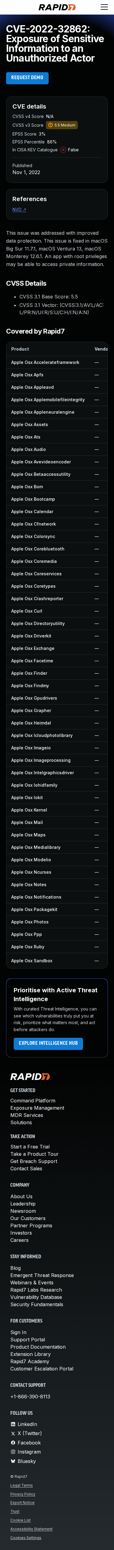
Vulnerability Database (36, 1297)
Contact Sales (26, 1168)
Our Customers (28, 1218)
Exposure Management (37, 1108)
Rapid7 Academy (29, 1361)
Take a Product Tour (34, 1154)
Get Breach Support (33, 1161)
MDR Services (26, 1115)
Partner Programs (31, 1225)
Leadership (23, 1204)
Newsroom (23, 1211)
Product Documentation (38, 1347)
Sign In (18, 1332)
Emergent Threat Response (42, 1275)
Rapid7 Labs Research (36, 1290)
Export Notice (22, 1502)
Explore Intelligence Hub (48, 1043)
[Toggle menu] (104, 7)
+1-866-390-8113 (30, 1397)
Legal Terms (21, 1485)
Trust (14, 1511)
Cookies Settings (25, 1537)
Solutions (21, 1122)
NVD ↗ (19, 209)
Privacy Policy (22, 1494)
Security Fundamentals (36, 1304)
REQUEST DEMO (27, 78)
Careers (19, 1240)
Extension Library (30, 1354)
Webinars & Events (32, 1282)
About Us (21, 1196)
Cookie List (20, 1520)
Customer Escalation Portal (41, 1369)
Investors (21, 1233)
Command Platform (32, 1101)
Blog (15, 1268)
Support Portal (27, 1339)
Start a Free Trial (30, 1147)
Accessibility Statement (31, 1529)
